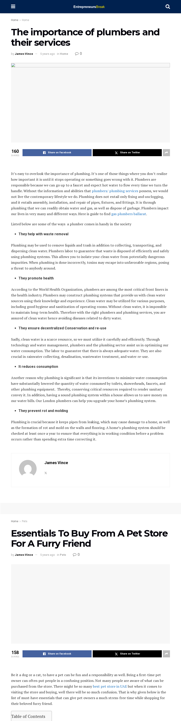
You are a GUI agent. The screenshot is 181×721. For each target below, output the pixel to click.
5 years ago (47, 53)
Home (14, 20)
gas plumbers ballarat (128, 213)
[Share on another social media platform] (166, 152)
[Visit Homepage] (90, 6)
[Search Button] (168, 6)
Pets (24, 521)
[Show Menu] (13, 6)
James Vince (24, 53)
